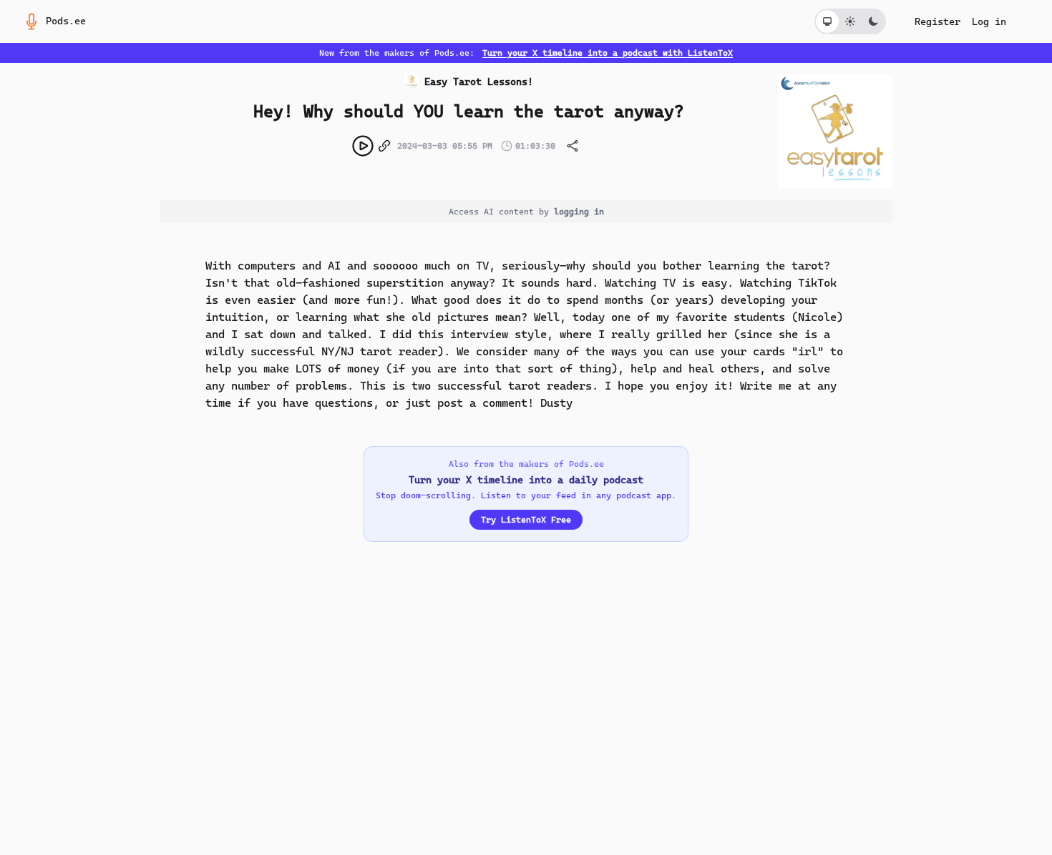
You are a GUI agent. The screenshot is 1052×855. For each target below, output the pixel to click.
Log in (989, 21)
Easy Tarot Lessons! (478, 81)
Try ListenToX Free (526, 520)
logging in (579, 212)
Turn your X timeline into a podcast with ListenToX (607, 53)
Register (937, 21)
